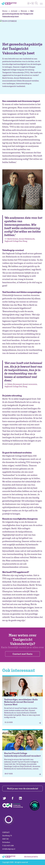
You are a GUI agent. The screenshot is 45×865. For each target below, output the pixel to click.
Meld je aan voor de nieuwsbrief (22, 788)
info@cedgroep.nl (8, 849)
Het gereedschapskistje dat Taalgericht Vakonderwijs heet (17, 13)
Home (5, 11)
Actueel (14, 11)
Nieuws (23, 11)
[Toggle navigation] (41, 4)
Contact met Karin (23, 654)
